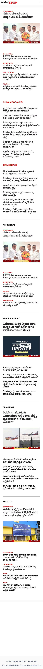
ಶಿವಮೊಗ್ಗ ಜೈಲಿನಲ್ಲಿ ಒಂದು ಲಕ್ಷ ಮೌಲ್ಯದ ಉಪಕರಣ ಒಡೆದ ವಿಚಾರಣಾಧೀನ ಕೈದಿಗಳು (19, 211)
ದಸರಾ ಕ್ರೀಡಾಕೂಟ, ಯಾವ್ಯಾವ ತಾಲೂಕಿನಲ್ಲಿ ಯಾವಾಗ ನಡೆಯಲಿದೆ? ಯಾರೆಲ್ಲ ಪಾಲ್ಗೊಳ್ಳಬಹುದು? (19, 558)
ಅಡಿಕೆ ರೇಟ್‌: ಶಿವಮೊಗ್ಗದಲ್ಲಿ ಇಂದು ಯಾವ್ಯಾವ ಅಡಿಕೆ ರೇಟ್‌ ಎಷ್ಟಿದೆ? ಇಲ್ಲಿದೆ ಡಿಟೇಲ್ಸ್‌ (20, 577)
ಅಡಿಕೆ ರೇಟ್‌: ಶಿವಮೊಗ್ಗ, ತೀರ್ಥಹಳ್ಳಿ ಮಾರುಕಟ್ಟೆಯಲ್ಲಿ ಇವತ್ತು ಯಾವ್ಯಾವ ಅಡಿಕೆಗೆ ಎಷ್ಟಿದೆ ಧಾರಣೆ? (19, 588)
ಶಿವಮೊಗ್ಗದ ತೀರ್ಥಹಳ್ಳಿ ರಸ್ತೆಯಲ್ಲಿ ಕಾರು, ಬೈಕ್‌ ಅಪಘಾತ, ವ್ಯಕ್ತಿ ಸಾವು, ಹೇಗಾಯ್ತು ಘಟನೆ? (20, 179)
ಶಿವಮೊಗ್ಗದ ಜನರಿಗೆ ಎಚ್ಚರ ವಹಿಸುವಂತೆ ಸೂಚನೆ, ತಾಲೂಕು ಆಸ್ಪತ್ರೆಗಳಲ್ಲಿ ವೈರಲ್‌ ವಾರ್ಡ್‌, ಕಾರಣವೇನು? (21, 125)
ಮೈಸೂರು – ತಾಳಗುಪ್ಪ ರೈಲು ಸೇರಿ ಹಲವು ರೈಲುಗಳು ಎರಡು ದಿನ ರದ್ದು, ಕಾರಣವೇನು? (20, 487)
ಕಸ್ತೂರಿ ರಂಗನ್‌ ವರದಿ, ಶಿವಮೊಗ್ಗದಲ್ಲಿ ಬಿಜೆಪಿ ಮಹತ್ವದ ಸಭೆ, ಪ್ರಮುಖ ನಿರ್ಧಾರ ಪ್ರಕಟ (20, 87)
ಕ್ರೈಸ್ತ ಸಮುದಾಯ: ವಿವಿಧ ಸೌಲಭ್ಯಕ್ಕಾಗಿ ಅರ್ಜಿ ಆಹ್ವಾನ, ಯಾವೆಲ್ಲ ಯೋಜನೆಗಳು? (20, 110)
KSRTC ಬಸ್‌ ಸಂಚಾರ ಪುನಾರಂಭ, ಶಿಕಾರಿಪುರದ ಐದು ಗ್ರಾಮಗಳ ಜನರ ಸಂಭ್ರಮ (20, 57)
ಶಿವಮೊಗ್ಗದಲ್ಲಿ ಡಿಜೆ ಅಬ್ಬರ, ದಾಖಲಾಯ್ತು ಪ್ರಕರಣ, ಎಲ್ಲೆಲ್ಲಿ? (18, 194)
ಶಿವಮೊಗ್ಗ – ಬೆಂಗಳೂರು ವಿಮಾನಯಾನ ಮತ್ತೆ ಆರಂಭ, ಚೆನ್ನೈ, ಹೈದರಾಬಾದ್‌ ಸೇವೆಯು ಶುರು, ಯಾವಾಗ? (20, 418)
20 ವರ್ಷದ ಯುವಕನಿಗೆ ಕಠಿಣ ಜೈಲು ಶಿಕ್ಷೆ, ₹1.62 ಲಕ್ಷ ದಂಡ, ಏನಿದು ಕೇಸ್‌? (19, 172)
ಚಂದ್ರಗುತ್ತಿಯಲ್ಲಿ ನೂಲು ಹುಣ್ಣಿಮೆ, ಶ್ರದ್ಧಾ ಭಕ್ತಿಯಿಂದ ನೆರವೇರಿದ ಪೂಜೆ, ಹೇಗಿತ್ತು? (18, 295)
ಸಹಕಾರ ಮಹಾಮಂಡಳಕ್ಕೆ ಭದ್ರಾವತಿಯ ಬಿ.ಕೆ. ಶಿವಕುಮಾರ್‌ (18, 16)
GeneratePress (35, 665)
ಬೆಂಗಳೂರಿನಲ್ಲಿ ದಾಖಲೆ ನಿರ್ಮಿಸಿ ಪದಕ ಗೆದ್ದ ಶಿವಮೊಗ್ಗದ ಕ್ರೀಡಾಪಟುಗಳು (19, 568)
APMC (5, 574)
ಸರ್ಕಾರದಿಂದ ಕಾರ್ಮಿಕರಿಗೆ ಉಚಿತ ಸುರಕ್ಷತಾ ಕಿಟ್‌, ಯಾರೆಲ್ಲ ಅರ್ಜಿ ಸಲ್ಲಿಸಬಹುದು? (20, 117)
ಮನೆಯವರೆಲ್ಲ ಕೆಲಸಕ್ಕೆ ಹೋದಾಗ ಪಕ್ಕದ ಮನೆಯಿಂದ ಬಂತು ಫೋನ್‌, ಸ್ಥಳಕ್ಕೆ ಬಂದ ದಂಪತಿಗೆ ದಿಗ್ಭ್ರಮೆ (18, 202)
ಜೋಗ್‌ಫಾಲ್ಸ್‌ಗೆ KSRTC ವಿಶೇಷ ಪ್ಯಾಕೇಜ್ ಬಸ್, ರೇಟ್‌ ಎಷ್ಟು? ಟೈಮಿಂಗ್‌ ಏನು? (19, 461)
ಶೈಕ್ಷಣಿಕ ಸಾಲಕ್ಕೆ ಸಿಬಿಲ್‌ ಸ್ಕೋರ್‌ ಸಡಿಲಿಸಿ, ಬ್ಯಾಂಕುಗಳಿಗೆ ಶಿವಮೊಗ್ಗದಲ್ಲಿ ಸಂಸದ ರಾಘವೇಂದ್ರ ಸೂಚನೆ (18, 154)
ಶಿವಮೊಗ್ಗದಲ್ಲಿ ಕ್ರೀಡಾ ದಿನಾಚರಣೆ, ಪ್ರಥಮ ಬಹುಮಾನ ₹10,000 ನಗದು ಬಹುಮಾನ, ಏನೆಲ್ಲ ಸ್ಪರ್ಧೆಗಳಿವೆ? (21, 513)
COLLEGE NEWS (8, 73)
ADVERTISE (32, 661)
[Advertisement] (21, 629)
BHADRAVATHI (8, 11)
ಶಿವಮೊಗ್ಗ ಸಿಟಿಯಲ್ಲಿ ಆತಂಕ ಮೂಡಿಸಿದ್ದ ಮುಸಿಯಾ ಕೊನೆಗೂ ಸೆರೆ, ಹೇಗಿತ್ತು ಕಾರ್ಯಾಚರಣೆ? (18, 145)
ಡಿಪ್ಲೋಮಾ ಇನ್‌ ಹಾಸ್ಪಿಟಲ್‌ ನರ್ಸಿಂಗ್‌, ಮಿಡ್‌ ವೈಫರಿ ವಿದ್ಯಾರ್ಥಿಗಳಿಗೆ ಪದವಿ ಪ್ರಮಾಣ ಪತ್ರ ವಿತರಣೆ (20, 385)
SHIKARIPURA (8, 54)
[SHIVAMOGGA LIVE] (9, 2)
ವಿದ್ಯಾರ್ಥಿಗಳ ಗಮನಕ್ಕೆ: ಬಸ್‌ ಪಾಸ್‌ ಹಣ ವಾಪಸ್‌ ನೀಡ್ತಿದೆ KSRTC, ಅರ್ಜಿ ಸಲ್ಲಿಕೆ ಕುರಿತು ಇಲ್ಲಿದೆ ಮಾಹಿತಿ (21, 479)
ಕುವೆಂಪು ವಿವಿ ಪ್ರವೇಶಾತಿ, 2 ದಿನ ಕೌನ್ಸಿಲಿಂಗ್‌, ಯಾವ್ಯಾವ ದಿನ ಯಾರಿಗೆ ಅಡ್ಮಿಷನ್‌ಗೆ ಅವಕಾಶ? (21, 376)
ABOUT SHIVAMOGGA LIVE (16, 661)
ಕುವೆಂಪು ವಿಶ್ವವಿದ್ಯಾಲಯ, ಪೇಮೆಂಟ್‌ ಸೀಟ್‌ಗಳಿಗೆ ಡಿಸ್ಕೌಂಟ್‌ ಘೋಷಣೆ (17, 369)
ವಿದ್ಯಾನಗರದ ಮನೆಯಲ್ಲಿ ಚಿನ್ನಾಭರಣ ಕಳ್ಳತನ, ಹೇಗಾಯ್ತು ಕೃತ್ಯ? (20, 187)
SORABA (6, 291)
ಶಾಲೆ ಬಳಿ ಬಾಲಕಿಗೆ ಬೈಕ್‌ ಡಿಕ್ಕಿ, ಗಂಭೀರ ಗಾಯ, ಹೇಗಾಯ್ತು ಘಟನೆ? (21, 304)
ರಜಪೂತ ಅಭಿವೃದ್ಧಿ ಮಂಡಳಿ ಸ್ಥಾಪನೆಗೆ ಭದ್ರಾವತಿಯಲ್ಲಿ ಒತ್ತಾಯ (17, 67)
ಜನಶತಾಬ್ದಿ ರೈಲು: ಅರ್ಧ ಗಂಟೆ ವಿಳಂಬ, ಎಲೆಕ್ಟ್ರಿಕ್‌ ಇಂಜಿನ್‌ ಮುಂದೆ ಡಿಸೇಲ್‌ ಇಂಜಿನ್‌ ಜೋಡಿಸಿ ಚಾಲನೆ (19, 469)
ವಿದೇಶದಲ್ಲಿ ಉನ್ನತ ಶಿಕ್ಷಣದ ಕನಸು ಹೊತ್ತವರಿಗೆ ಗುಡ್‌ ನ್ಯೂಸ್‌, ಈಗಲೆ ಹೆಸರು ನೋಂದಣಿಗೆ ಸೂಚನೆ (20, 77)
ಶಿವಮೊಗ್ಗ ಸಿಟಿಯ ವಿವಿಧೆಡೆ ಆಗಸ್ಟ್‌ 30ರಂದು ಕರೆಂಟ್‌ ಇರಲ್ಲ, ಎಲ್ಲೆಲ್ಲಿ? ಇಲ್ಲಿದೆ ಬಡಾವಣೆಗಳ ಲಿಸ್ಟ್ (20, 135)
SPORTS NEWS (8, 507)
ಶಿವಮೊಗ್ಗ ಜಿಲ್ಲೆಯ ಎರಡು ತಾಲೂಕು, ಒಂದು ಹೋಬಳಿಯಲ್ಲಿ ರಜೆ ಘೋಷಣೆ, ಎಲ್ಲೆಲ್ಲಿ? (19, 393)
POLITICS (6, 84)
